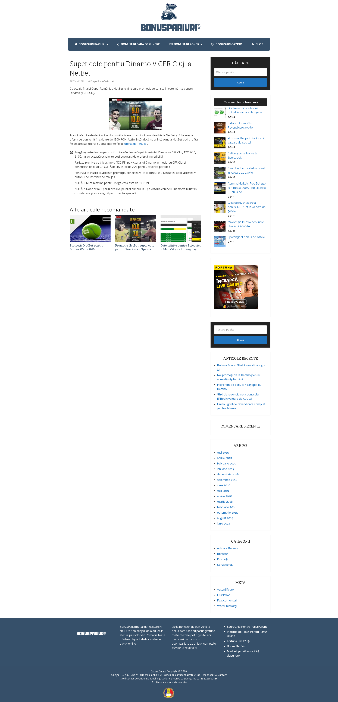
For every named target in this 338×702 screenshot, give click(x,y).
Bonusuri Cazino (228, 44)
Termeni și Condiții (148, 674)
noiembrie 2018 (227, 480)
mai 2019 (223, 452)
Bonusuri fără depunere (140, 44)
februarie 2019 (226, 463)
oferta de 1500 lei (135, 144)
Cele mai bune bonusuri (241, 102)
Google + (116, 674)
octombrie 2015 (227, 512)
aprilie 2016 (224, 496)
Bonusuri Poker (186, 44)
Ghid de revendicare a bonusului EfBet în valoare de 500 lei (246, 207)
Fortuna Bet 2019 (238, 641)
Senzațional (225, 564)
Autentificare (225, 589)
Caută (240, 82)
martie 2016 (225, 501)
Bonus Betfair (236, 646)
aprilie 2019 (224, 458)
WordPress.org (227, 606)
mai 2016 (223, 490)
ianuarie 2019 (225, 469)
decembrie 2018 (228, 474)
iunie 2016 (223, 485)
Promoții (222, 559)
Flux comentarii (227, 600)
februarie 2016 (226, 507)
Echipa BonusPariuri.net (102, 81)
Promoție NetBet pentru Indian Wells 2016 (86, 247)
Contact (222, 674)
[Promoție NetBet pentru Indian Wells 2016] (90, 228)
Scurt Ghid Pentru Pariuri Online (247, 626)
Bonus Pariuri (158, 671)
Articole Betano (227, 548)
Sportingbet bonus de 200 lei (246, 237)
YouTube (130, 674)
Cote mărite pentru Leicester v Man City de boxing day (181, 247)
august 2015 (225, 518)
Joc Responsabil (206, 674)
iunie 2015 (223, 523)
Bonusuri (222, 554)
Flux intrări (223, 595)
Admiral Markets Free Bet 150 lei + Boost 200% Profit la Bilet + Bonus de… (247, 188)
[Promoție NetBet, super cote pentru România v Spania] (135, 228)
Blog (259, 44)
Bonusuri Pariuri (91, 44)
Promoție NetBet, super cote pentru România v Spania (134, 247)
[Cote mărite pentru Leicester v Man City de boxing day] (181, 228)
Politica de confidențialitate (178, 674)
